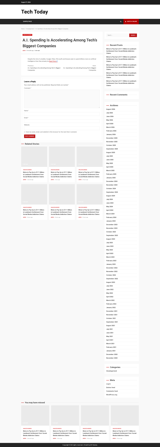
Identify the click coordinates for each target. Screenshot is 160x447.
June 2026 (109, 116)
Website (26, 125)
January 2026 (111, 134)
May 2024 (109, 206)
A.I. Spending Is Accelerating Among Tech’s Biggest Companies (44, 68)
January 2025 (111, 178)
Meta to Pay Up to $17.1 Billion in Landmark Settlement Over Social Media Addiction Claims (34, 157)
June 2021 (109, 333)
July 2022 (109, 286)
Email (26, 118)
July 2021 (109, 329)
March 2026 (110, 127)
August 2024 (110, 196)
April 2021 (109, 340)
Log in (108, 384)
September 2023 (112, 235)
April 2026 (109, 124)
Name (26, 110)
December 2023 (111, 224)
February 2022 (111, 304)
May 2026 (109, 120)
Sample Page (27, 21)
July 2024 (109, 199)
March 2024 (110, 214)
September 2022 (112, 279)
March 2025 (110, 170)
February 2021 (111, 347)
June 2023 (109, 246)
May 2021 (109, 336)
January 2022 (111, 307)
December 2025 (111, 138)
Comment (27, 88)
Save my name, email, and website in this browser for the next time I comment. (51, 132)
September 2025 (112, 149)
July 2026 (109, 113)
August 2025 (110, 152)
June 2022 (109, 289)
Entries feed (110, 387)
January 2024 (111, 221)
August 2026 (110, 109)
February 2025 (111, 174)
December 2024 (111, 181)
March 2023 (110, 257)
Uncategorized (27, 34)
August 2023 (110, 239)
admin (24, 50)
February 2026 (111, 131)
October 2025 (111, 145)
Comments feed (112, 391)
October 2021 (111, 318)
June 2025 (109, 160)
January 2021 (111, 351)
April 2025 (109, 167)
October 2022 (111, 275)
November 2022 (111, 271)
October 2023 (111, 232)
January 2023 (111, 264)
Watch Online (132, 21)
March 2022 (110, 300)
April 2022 (109, 297)
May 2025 (109, 163)
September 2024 (112, 192)
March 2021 (110, 343)
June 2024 (109, 203)
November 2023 (111, 228)
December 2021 (111, 311)
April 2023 (109, 253)
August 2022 (110, 282)
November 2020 (111, 358)
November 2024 (111, 185)
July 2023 (109, 243)
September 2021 (112, 322)
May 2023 (109, 250)
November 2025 (111, 142)
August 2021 (110, 325)
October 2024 (111, 188)
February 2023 (111, 261)
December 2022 (111, 268)
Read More (52, 61)
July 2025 (109, 156)
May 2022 (109, 293)
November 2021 (111, 315)
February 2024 (111, 217)
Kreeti (86, 445)
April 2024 (109, 210)
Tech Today (34, 12)
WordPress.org (111, 395)
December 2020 (111, 354)
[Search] (120, 21)
